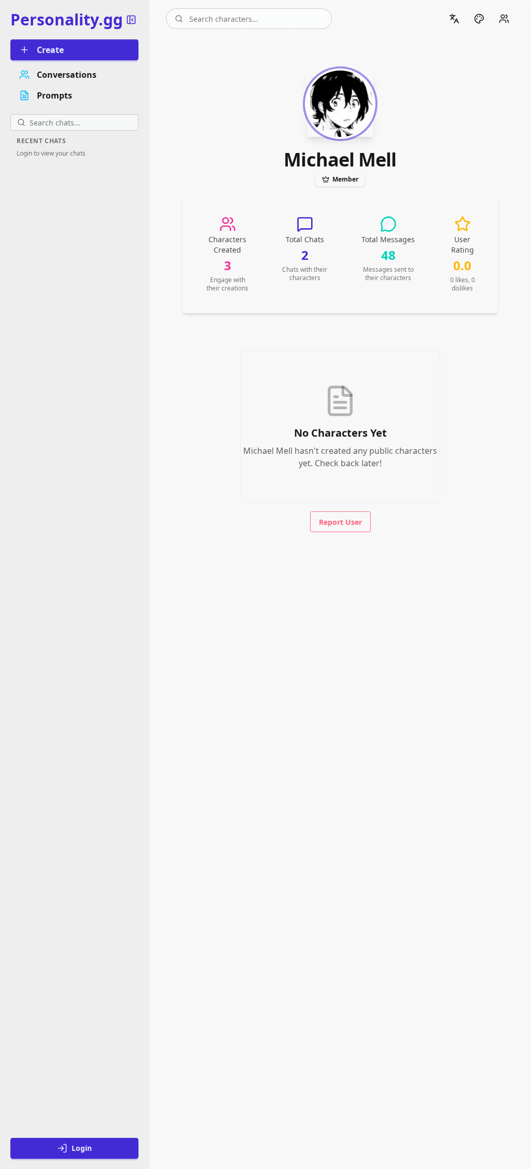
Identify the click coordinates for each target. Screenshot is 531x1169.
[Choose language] (454, 18)
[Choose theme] (479, 18)
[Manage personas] (504, 18)
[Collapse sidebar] (131, 19)
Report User (340, 522)
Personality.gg (66, 19)
